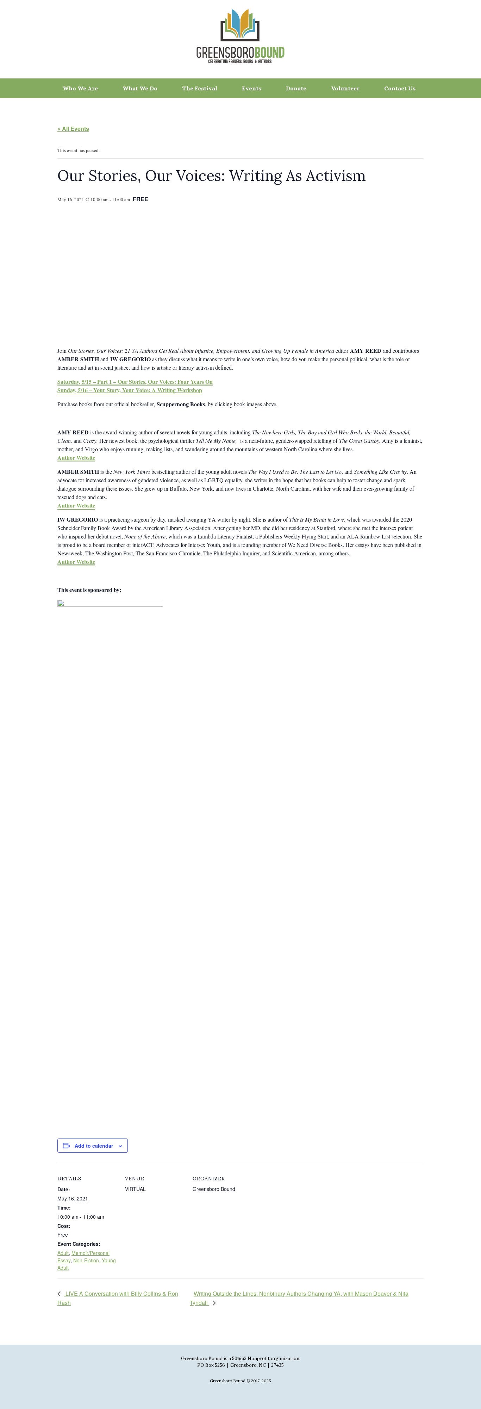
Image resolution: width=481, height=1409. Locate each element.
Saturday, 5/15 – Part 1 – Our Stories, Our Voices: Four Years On (135, 381)
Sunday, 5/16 (72, 390)
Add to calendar (94, 1145)
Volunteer (345, 88)
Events (251, 88)
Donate (296, 88)
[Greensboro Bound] (240, 36)
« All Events (73, 129)
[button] (101, 250)
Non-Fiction (86, 1260)
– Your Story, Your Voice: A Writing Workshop (145, 390)
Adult (63, 1252)
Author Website (76, 505)
